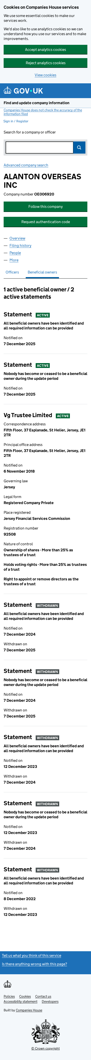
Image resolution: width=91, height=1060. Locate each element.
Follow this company (45, 206)
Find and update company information (36, 103)
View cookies (45, 75)
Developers (50, 1001)
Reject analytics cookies (46, 63)
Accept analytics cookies (45, 49)
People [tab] (15, 252)
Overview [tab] (17, 238)
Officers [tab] (12, 272)
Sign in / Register (15, 121)
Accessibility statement (20, 1001)
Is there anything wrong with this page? (34, 964)
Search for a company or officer (30, 132)
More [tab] (13, 260)
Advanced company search (26, 165)
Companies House (29, 1010)
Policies (9, 996)
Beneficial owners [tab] (42, 272)
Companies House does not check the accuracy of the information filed (43, 112)
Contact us (43, 996)
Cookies (25, 996)
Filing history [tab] (20, 245)
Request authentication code (45, 221)
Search (79, 147)
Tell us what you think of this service (31, 955)
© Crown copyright (45, 1048)
